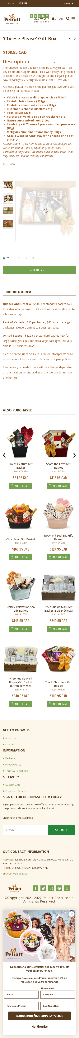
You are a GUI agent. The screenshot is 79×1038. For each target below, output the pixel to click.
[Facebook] (31, 16)
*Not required (47, 988)
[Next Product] (75, 38)
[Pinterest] (43, 16)
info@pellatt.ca (19, 873)
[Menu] (73, 18)
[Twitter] (35, 16)
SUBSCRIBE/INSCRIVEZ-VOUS (39, 1016)
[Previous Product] (70, 38)
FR (25, 3)
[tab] (39, 292)
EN (21, 3)
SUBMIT (61, 830)
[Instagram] (39, 16)
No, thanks (39, 1027)
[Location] (47, 16)
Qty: (6, 258)
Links (67, 3)
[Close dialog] (71, 914)
